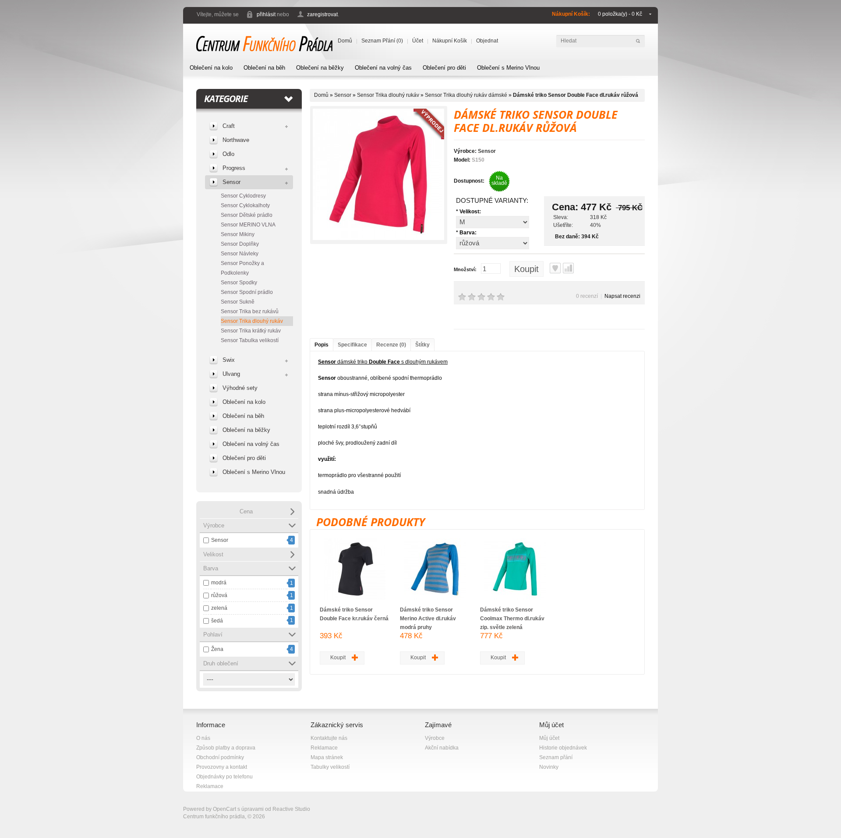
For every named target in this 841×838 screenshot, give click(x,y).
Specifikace (352, 345)
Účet (417, 41)
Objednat (487, 41)
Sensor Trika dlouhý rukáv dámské (466, 95)
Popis (321, 345)
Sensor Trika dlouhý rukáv (252, 321)
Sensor (231, 182)
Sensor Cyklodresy (243, 196)
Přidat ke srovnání (568, 268)
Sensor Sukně (237, 302)
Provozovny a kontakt (221, 767)
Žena (217, 649)
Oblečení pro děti (444, 67)
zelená (219, 608)
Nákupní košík (449, 41)
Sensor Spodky (239, 282)
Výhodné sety (240, 388)
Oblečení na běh (264, 67)
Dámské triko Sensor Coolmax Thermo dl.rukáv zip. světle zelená (512, 618)
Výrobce (435, 738)
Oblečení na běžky (320, 67)
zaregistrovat (322, 14)
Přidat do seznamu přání (555, 268)
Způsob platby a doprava (225, 748)
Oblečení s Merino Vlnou (508, 67)
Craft (229, 126)
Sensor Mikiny (237, 234)
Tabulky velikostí (330, 767)
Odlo (228, 154)
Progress (234, 168)
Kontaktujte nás (329, 738)
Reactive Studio (291, 809)
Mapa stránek (327, 757)
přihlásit (266, 14)
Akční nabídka (442, 748)
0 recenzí (587, 296)
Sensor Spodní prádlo (247, 292)
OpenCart (224, 809)
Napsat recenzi (622, 296)
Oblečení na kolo (211, 67)
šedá (217, 621)
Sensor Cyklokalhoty (245, 205)
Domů (345, 41)
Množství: (465, 269)
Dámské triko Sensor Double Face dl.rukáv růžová (575, 95)
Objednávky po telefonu (224, 777)
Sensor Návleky (239, 254)
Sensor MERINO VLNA (248, 225)
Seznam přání (555, 757)
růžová (219, 595)
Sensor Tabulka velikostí (250, 340)
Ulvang (231, 374)
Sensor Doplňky (240, 244)
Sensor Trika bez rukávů (250, 311)
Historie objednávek (563, 748)
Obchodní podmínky (220, 757)
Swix (229, 360)
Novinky (548, 767)
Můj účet (549, 738)
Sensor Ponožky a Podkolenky (242, 268)
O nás (203, 738)
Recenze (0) (391, 345)
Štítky (422, 345)
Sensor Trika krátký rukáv (251, 331)
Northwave (236, 140)
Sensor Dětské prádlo (246, 215)
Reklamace (209, 786)
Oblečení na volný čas (383, 67)
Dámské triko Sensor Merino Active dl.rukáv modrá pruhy (428, 618)
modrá (218, 583)
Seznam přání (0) (382, 41)
